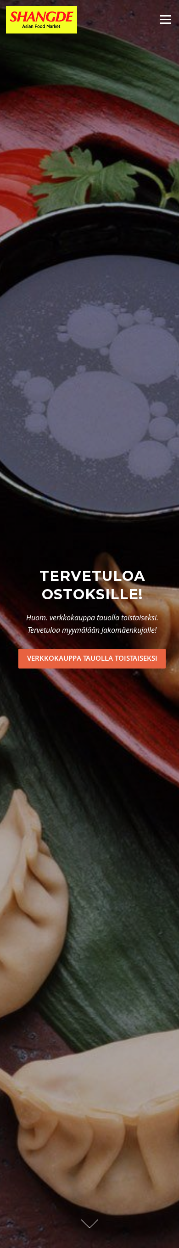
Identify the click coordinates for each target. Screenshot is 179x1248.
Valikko (165, 19)
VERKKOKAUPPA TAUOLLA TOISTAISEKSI (92, 658)
